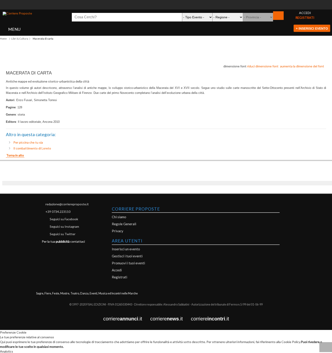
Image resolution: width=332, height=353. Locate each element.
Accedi (117, 270)
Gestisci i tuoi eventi (127, 256)
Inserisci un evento (126, 249)
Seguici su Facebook (64, 219)
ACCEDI (305, 13)
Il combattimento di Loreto (32, 148)
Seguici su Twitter (62, 234)
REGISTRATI (304, 17)
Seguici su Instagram (64, 226)
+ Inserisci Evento (312, 28)
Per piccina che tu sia (28, 142)
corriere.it (126, 319)
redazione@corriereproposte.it (67, 204)
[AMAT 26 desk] (166, 2)
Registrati (119, 277)
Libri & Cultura (19, 38)
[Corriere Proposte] (17, 13)
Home (3, 38)
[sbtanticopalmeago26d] (166, 7)
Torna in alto (15, 155)
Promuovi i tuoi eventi (128, 263)
